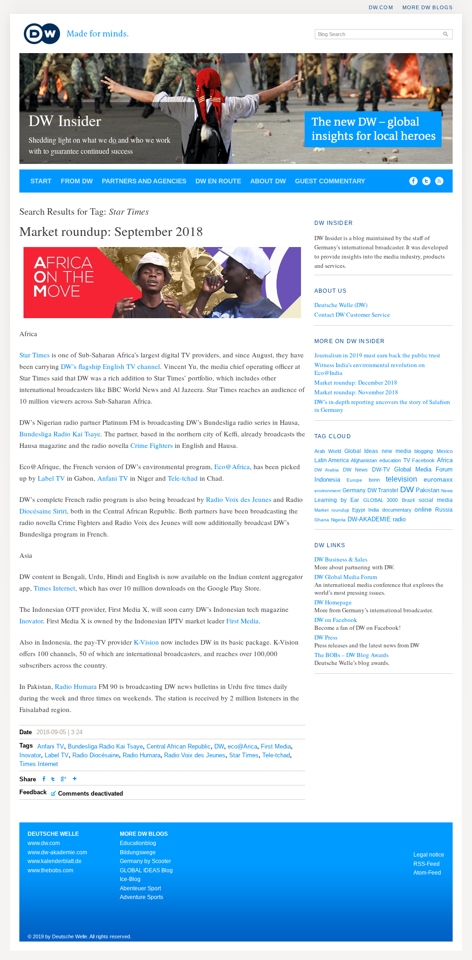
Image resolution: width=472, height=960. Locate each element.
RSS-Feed (426, 864)
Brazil (408, 500)
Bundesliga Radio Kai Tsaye (105, 746)
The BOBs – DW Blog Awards (351, 655)
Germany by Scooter (145, 861)
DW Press (325, 637)
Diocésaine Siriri (43, 510)
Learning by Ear (336, 500)
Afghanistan (364, 460)
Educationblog (138, 843)
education (390, 460)
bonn (374, 480)
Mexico (445, 451)
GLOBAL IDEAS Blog (146, 870)
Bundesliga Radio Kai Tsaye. (60, 433)
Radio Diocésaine (95, 755)
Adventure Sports (141, 897)
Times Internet (54, 587)
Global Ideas (361, 451)
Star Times (35, 354)
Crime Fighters (151, 445)
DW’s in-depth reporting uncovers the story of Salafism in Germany (382, 406)
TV (406, 460)
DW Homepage (333, 602)
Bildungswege (138, 852)
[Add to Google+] (63, 779)
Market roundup (331, 510)
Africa (445, 460)
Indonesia (327, 479)
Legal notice (428, 854)
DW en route (218, 181)
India (373, 510)
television (401, 479)
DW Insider (65, 120)
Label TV (52, 478)
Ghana (321, 519)
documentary (397, 510)
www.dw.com (44, 843)
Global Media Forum (423, 469)
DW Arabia (326, 469)
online (423, 509)
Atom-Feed (427, 872)
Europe (354, 480)
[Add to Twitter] (53, 779)
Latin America (331, 460)
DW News (355, 469)
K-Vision (146, 641)
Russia (444, 510)
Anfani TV (111, 478)
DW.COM (381, 7)
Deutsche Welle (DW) (340, 305)
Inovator (31, 620)
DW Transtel (382, 490)
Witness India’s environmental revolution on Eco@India (369, 369)
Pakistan (427, 490)
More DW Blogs (427, 7)
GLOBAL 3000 (380, 500)
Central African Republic (179, 746)
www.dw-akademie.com (57, 852)
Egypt (358, 510)
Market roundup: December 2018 (355, 382)
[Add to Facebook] (411, 183)
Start (41, 181)
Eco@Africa (232, 466)
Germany (354, 490)
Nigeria (338, 519)
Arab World (327, 451)
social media (436, 500)
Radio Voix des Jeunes (238, 499)
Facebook (423, 460)
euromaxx (438, 479)
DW (219, 746)
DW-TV (381, 469)
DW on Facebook (335, 620)
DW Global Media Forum (345, 577)
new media (396, 451)
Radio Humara (77, 686)
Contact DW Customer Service (352, 314)
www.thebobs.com (50, 870)
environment (327, 490)
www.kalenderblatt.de (55, 861)
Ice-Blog (130, 879)
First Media (242, 620)
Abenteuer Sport (140, 888)
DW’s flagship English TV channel (110, 366)
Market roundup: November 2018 (356, 392)
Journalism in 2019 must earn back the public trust (377, 355)
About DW (268, 181)
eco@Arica (242, 746)
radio (399, 519)
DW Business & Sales (340, 559)
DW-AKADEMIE (369, 519)
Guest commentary (330, 181)
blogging (423, 451)
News (447, 490)
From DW (77, 181)
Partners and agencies (144, 181)
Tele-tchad (183, 478)
